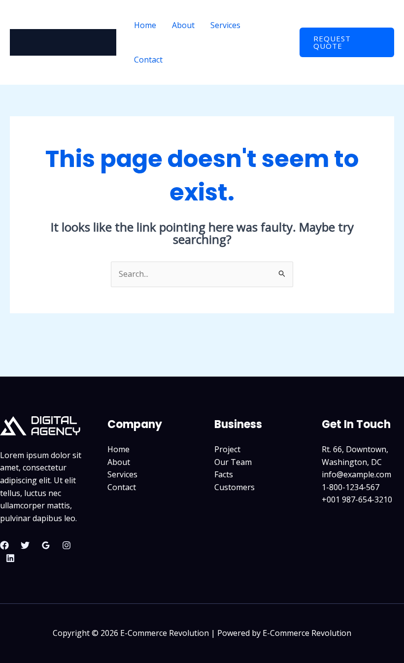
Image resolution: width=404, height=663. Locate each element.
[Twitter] (25, 545)
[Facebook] (4, 545)
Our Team (233, 462)
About (183, 25)
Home (145, 25)
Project (227, 449)
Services (225, 25)
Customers (234, 487)
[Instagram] (66, 545)
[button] (347, 42)
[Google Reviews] (45, 545)
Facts (223, 474)
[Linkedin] (10, 558)
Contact (148, 59)
